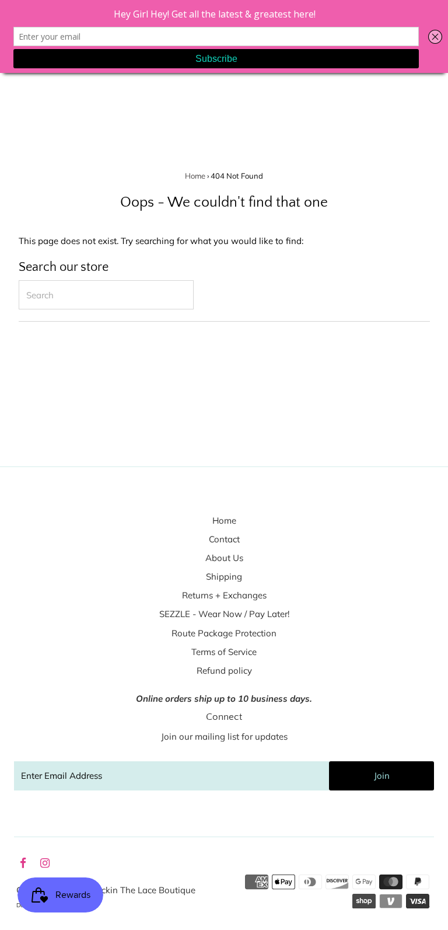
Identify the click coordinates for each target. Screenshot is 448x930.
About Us (224, 557)
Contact (224, 539)
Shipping (224, 576)
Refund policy (224, 670)
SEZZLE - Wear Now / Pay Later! (224, 613)
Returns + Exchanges (224, 595)
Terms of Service (224, 651)
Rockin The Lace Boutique (142, 890)
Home (195, 175)
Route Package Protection (224, 633)
